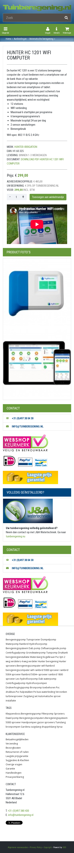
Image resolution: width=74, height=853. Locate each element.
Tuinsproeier (33, 639)
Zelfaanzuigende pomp (53, 648)
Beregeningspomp (16, 639)
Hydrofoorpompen (36, 683)
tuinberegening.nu (15, 536)
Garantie (10, 768)
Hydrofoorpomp (38, 644)
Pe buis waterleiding (44, 691)
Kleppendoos (13, 713)
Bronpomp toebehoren (42, 687)
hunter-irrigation (25, 147)
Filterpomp (48, 713)
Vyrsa (59, 726)
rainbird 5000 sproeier (47, 670)
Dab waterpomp (47, 678)
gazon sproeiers (46, 722)
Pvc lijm (59, 657)
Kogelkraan (49, 657)
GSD (64, 847)
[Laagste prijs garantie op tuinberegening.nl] (37, 477)
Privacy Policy (36, 847)
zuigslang (36, 726)
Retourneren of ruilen (17, 752)
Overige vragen (14, 764)
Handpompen (29, 722)
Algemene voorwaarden (18, 847)
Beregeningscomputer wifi (31, 665)
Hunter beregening (48, 661)
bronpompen (13, 726)
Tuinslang (60, 722)
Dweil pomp (12, 718)
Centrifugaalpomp (15, 652)
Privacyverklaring (15, 777)
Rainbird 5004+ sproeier (34, 674)
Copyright (48, 847)
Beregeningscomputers (32, 718)
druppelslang (49, 726)
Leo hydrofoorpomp (27, 678)
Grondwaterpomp (36, 652)
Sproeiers (59, 713)
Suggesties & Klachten (17, 760)
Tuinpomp (51, 652)
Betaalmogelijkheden (17, 739)
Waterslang (36, 657)
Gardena (25, 726)
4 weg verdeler (29, 661)
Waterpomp (12, 644)
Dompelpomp (48, 639)
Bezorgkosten (13, 747)
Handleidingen (13, 772)
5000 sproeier (13, 722)
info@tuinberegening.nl (20, 815)
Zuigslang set (30, 696)
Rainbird (23, 644)
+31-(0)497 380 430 (18, 810)
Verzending (12, 743)
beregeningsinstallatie (17, 657)
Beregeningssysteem (17, 648)
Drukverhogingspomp (17, 687)
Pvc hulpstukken (24, 691)
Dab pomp (34, 648)
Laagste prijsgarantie (17, 756)
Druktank (63, 652)
